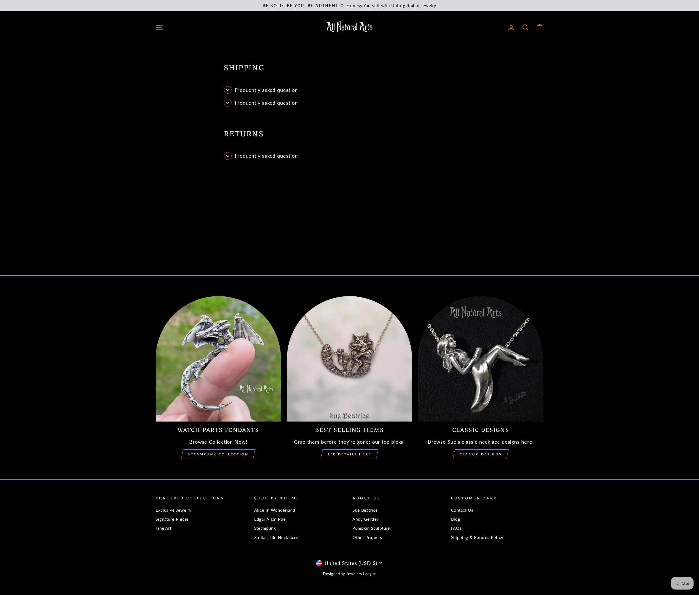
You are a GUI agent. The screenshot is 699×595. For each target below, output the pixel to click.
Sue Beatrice (365, 510)
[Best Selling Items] (349, 359)
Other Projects (367, 537)
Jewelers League (361, 574)
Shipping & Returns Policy (477, 537)
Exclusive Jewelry (174, 510)
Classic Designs (481, 454)
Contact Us (462, 510)
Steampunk (265, 528)
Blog (456, 519)
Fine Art (163, 528)
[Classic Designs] (480, 359)
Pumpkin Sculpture (371, 528)
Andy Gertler (365, 519)
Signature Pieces (172, 519)
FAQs (456, 528)
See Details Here (349, 454)
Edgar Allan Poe (270, 519)
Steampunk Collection (218, 454)
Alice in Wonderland (274, 510)
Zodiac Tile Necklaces (276, 537)
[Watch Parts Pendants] (218, 359)
